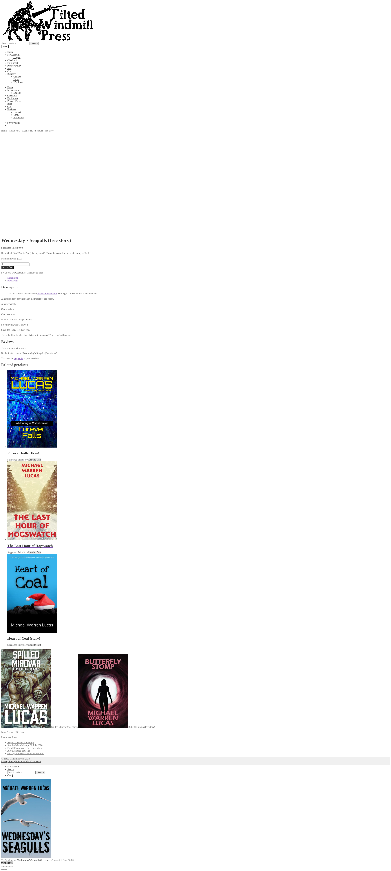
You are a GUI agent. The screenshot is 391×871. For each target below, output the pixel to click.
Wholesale (18, 82)
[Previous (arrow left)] (2, 869)
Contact (17, 76)
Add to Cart (7, 267)
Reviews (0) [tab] (13, 280)
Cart (9, 71)
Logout (16, 57)
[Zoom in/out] (2, 866)
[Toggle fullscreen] (5, 866)
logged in (18, 358)
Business (11, 74)
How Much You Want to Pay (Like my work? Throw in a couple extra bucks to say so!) (45, 253)
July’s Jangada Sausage (18, 750)
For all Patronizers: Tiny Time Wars (24, 748)
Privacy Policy (14, 65)
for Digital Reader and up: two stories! (25, 753)
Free (41, 272)
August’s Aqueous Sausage (20, 742)
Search (34, 43)
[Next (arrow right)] (5, 869)
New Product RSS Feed (12, 732)
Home (10, 52)
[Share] (8, 866)
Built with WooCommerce (28, 761)
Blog (9, 68)
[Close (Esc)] (11, 866)
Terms (16, 79)
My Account (13, 54)
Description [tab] (12, 278)
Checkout (12, 60)
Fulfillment (12, 63)
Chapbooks (14, 130)
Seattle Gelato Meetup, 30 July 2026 (24, 745)
